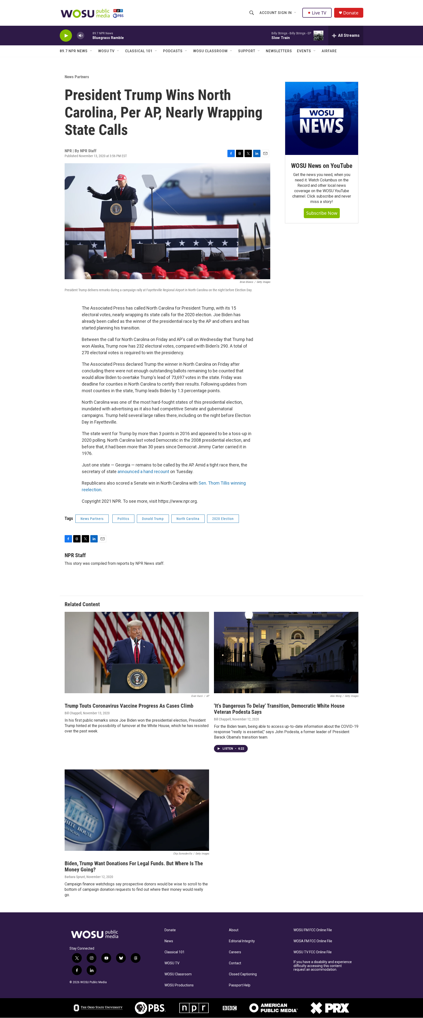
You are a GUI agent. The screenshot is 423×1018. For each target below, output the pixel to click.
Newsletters (279, 51)
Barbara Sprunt (75, 877)
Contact (235, 963)
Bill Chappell (73, 713)
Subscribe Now (321, 213)
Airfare (329, 51)
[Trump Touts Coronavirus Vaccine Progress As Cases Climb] (137, 652)
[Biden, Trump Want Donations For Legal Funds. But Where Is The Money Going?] (137, 810)
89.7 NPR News (74, 51)
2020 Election (223, 519)
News (168, 941)
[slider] (88, 35)
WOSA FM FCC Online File (313, 941)
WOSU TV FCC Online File (313, 952)
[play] (66, 35)
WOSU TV (106, 51)
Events (304, 51)
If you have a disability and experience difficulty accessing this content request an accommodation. (323, 966)
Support (246, 51)
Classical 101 (139, 51)
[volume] (80, 35)
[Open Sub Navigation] (295, 13)
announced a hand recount (143, 471)
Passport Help (239, 985)
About (233, 930)
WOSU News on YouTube (321, 165)
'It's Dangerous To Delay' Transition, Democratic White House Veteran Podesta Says (279, 709)
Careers (235, 952)
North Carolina (188, 519)
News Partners (77, 76)
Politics (123, 519)
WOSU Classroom (210, 51)
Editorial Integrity (242, 941)
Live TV (319, 13)
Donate (350, 12)
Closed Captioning (243, 974)
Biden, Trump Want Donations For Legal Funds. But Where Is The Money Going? (134, 866)
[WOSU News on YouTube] (321, 118)
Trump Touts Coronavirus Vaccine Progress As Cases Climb (129, 706)
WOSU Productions (179, 985)
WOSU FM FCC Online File (313, 930)
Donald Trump (153, 519)
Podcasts (173, 51)
